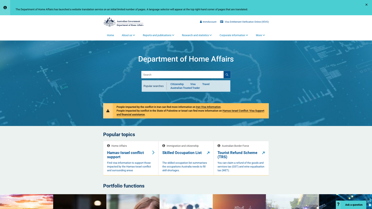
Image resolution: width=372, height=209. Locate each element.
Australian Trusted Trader (185, 87)
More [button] (259, 35)
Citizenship (177, 83)
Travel (206, 83)
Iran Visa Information (208, 106)
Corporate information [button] (232, 35)
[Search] (227, 74)
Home (110, 35)
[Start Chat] (351, 205)
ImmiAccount (209, 21)
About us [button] (127, 35)
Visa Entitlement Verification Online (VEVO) (246, 21)
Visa (193, 83)
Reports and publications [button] (157, 35)
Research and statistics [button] (195, 35)
